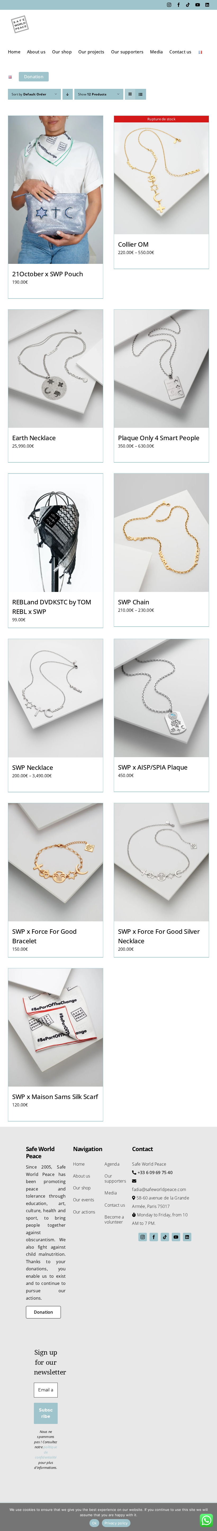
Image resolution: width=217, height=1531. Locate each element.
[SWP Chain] (161, 532)
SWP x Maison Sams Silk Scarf (55, 1096)
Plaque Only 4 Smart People (159, 437)
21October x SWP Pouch (47, 273)
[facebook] (154, 1237)
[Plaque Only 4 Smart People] (161, 369)
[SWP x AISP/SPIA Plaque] (161, 698)
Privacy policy (116, 1523)
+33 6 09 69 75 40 (155, 1172)
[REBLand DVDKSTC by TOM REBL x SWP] (55, 532)
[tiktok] (165, 1237)
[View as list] (140, 94)
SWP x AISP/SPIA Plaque (153, 767)
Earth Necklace (34, 437)
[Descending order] (67, 94)
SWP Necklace (32, 767)
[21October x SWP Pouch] (55, 190)
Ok (94, 1523)
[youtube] (176, 1237)
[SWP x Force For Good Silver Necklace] (161, 862)
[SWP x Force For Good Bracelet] (55, 862)
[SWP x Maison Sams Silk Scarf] (55, 1027)
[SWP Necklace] (55, 698)
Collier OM (133, 244)
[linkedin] (187, 1237)
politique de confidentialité (46, 1452)
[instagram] (142, 1237)
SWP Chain (133, 601)
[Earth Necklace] (55, 369)
